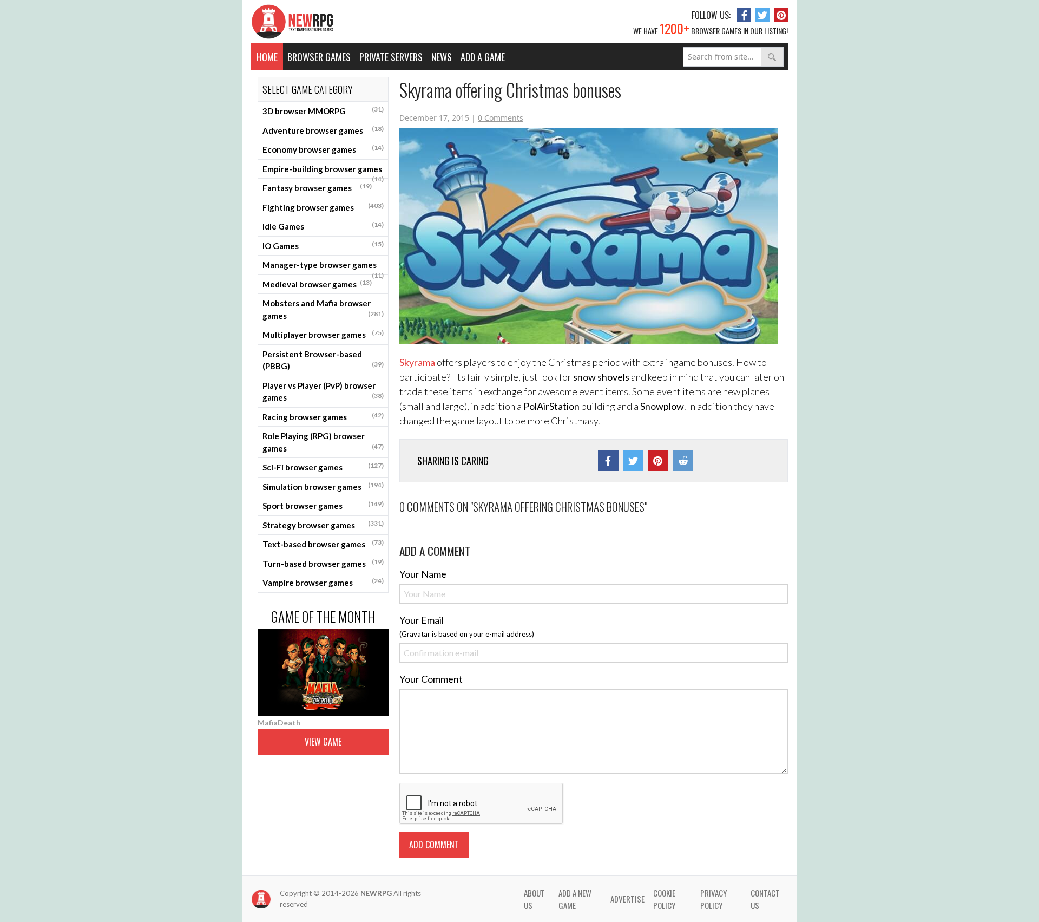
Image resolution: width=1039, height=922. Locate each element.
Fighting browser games (323, 206)
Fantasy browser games (317, 187)
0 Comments (500, 118)
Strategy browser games (323, 524)
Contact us (765, 899)
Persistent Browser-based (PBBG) (323, 360)
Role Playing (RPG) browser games (323, 442)
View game (323, 741)
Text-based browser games (323, 543)
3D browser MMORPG (323, 110)
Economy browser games (323, 148)
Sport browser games (323, 505)
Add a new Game (574, 899)
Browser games (319, 57)
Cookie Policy (664, 899)
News (441, 57)
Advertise (627, 899)
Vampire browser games (323, 582)
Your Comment (431, 679)
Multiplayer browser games (323, 334)
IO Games (323, 245)
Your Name (422, 574)
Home (267, 57)
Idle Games (323, 225)
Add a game (483, 57)
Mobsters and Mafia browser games (323, 309)
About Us (534, 899)
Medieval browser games (317, 283)
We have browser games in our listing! (710, 28)
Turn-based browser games (323, 563)
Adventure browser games (323, 130)
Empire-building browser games (323, 171)
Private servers (391, 57)
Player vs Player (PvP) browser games (323, 392)
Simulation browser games (323, 486)
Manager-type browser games (323, 267)
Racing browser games (323, 416)
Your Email (421, 620)
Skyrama (417, 362)
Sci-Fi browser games (323, 466)
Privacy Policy (713, 899)
